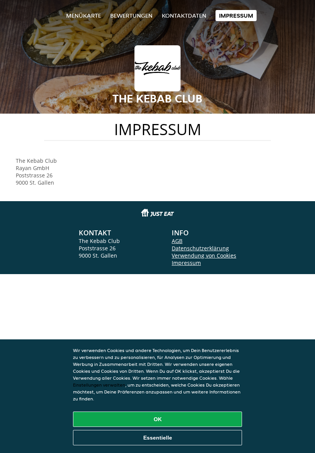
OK (158, 419)
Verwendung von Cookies (204, 255)
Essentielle (157, 438)
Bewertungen (131, 16)
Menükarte (83, 16)
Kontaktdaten (184, 16)
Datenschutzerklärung (200, 248)
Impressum (236, 16)
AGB (177, 241)
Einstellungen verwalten (99, 385)
